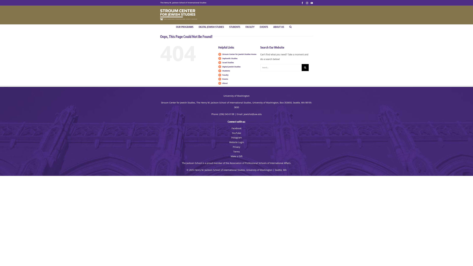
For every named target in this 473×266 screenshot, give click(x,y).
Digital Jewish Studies (231, 67)
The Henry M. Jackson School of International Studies (183, 2)
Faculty (225, 75)
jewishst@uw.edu (253, 114)
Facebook (236, 128)
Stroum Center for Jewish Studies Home (239, 54)
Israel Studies (228, 62)
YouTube (236, 133)
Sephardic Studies (229, 58)
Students (226, 71)
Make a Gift (236, 156)
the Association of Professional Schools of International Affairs (258, 163)
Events (225, 79)
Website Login (236, 142)
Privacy (236, 146)
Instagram (236, 137)
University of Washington (236, 95)
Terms (236, 151)
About (225, 83)
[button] (290, 26)
